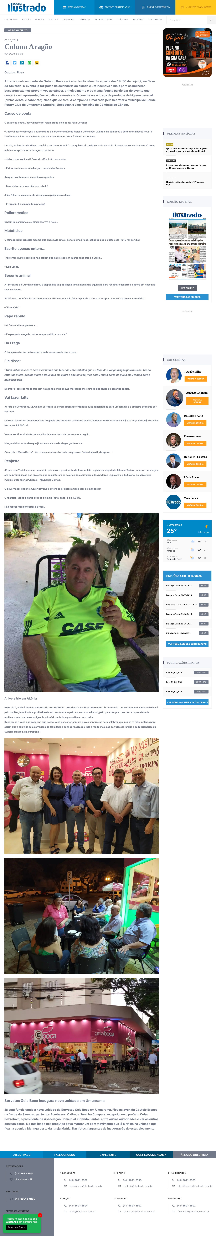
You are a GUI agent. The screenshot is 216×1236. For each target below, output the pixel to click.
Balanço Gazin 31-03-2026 (179, 595)
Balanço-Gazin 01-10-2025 (179, 614)
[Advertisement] (187, 105)
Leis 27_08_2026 (174, 691)
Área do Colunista (194, 1154)
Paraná (39, 19)
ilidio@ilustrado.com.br (82, 1211)
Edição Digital (77, 7)
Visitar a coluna (195, 379)
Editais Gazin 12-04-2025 (178, 633)
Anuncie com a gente (198, 7)
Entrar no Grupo (17, 1227)
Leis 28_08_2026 (174, 682)
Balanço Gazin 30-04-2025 (179, 624)
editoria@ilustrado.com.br (138, 1186)
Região (26, 19)
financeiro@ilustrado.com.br (193, 1211)
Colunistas (155, 19)
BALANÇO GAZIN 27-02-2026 (181, 604)
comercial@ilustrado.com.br (139, 1211)
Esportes (85, 19)
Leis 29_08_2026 (174, 672)
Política (53, 19)
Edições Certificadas (117, 7)
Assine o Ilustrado (158, 7)
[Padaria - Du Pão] (187, 52)
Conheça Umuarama (151, 1154)
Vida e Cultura (103, 19)
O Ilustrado (22, 1154)
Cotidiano (69, 19)
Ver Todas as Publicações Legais (187, 702)
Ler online (187, 288)
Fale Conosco (64, 1154)
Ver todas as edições (187, 297)
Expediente (108, 1154)
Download (201, 672)
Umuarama (11, 19)
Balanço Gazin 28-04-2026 (179, 586)
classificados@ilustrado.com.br (195, 1186)
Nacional (138, 19)
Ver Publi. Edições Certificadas (187, 644)
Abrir (203, 585)
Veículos (122, 19)
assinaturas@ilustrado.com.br (86, 1186)
